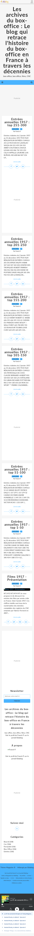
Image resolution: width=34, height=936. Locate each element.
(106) (7, 844)
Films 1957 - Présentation (17, 578)
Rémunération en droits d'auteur (24, 878)
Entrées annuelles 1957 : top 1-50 (17, 524)
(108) (8, 842)
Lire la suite (17, 162)
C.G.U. (12, 878)
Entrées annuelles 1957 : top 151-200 (17, 297)
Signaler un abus (5, 878)
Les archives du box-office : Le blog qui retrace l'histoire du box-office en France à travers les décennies (17, 40)
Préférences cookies (17, 883)
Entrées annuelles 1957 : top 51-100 (17, 469)
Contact (29, 875)
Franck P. (20, 735)
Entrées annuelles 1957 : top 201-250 (17, 242)
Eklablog (30, 867)
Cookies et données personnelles (21, 880)
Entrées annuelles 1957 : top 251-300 (17, 122)
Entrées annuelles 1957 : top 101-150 (17, 352)
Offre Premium (7, 880)
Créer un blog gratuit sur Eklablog (9, 875)
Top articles (22, 875)
